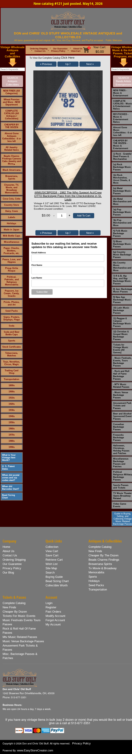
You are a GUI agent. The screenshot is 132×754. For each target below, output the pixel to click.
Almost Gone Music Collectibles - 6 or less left (122, 131)
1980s (12, 441)
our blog (8, 572)
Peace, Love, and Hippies (11, 260)
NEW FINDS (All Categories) (11, 92)
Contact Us (40, 51)
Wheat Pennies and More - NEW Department (11, 102)
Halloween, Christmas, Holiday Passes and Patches (121, 449)
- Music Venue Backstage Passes (120, 395)
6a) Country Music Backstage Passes (122, 254)
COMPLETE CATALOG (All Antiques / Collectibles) (11, 115)
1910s (12, 397)
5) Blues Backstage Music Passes (122, 244)
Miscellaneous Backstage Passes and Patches (120, 462)
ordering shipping (14, 559)
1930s (12, 410)
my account (53, 624)
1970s (12, 434)
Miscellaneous (11, 242)
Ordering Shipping (38, 48)
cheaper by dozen (15, 611)
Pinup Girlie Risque (11, 269)
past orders (53, 611)
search (50, 572)
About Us (77, 48)
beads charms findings (104, 559)
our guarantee (12, 564)
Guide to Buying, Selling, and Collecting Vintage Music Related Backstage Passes (122, 518)
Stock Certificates (11, 347)
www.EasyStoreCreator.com (35, 750)
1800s (12, 385)
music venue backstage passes (23, 641)
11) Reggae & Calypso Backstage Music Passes (122, 322)
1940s (12, 416)
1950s (12, 422)
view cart (52, 551)
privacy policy (12, 568)
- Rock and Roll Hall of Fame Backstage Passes (121, 375)
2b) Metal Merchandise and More (122, 201)
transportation (98, 589)
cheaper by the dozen (103, 555)
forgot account (55, 620)
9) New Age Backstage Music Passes (122, 300)
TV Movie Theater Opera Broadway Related (122, 496)
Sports (11, 340)
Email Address (38, 252)
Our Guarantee (60, 48)
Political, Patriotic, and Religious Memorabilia (11, 281)
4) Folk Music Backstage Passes (120, 233)
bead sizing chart (57, 581)
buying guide (54, 576)
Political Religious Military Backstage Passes (122, 476)
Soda (11, 325)
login (49, 603)
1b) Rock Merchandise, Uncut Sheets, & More (121, 179)
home (6, 546)
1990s (12, 447)
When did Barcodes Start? (10, 487)
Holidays (11, 223)
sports (93, 576)
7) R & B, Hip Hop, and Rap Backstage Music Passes (122, 280)
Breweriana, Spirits (11, 177)
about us (8, 551)
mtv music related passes (20, 637)
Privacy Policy (58, 51)
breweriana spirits (100, 564)
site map (51, 568)
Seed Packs (11, 311)
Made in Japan (11, 229)
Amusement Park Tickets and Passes (122, 405)
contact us (10, 555)
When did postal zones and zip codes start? (10, 477)
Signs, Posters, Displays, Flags (11, 318)
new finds (95, 551)
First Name (36, 265)
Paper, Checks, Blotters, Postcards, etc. (11, 251)
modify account (55, 616)
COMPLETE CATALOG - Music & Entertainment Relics (122, 105)
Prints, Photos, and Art (12, 303)
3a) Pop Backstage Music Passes (122, 212)
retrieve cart (54, 559)
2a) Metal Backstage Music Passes (122, 191)
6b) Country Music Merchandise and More (122, 266)
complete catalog (100, 546)
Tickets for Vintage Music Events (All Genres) (120, 348)
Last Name (36, 278)
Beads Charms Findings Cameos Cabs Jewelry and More (11, 160)
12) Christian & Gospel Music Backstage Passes (121, 335)
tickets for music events (19, 616)
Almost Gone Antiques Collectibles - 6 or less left (11, 137)
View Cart (75, 51)
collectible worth (57, 585)
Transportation (11, 379)
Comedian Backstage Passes (118, 427)
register (51, 607)
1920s (12, 404)
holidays (94, 581)
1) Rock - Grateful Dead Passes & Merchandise (122, 156)
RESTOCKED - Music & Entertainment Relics (120, 118)
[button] (46, 64)
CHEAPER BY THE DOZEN (11, 126)
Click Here (67, 57)
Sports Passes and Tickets (120, 486)
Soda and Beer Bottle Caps (11, 333)
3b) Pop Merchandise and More (122, 223)
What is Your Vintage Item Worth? (9, 457)
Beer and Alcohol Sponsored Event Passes (122, 416)
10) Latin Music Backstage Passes (121, 310)
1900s (12, 391)
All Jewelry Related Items (11, 148)
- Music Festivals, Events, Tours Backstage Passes (122, 362)
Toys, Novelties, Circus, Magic (11, 363)
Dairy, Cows (11, 211)
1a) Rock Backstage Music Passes (122, 167)
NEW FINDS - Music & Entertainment (120, 93)
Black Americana (11, 170)
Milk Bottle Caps (11, 235)
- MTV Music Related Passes (121, 385)
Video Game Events (119, 505)
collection (52, 546)
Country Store (11, 205)
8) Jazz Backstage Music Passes (122, 290)
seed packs (96, 585)
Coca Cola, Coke (11, 198)
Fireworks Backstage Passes (118, 437)
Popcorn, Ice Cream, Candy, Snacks (11, 293)
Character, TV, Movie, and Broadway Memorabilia (11, 189)
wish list (52, 564)
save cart (52, 555)
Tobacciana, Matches (11, 354)
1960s (12, 428)
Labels (11, 217)
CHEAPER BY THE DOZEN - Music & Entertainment (120, 144)
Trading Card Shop (11, 371)
